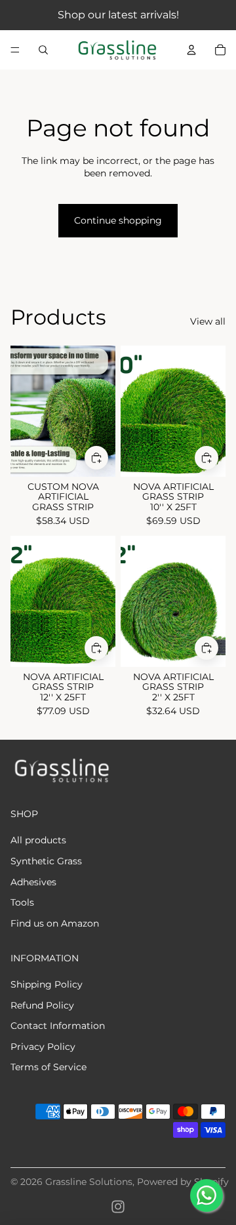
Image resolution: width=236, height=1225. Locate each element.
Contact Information (57, 1026)
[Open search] (43, 49)
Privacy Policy (42, 1047)
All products (38, 840)
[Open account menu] (191, 49)
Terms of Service (48, 1067)
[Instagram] (118, 1207)
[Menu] (15, 50)
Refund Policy (42, 1005)
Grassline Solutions (88, 1182)
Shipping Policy (46, 984)
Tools (22, 902)
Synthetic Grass (46, 861)
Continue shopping (118, 220)
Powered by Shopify (183, 1182)
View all (208, 321)
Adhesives (33, 882)
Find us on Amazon (54, 923)
